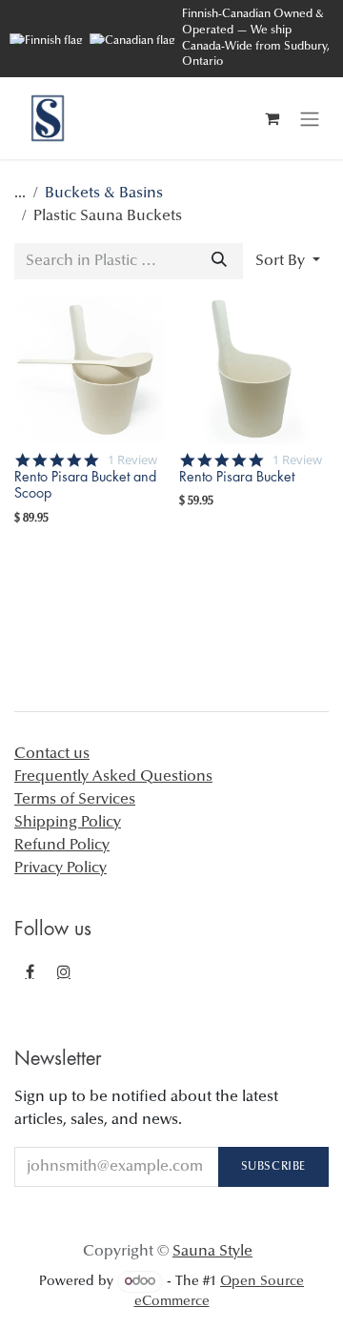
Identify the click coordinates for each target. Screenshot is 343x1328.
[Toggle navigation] (310, 118)
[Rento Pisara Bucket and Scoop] (89, 369)
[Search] (219, 261)
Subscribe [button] (273, 1167)
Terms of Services (74, 799)
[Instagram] (64, 971)
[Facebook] (29, 971)
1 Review (132, 460)
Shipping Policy (67, 822)
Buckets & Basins (104, 193)
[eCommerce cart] (271, 118)
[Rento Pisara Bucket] (254, 369)
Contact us (52, 754)
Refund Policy (62, 845)
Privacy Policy (60, 868)
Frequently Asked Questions (113, 777)
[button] (288, 261)
